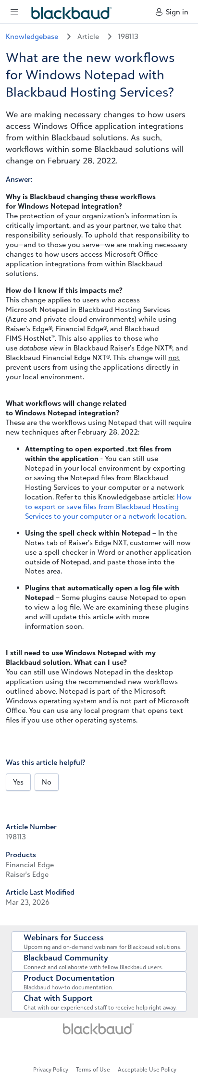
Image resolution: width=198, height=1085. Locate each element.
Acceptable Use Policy (147, 1069)
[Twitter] (11, 919)
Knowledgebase (33, 36)
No (46, 781)
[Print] (12, 919)
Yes (18, 781)
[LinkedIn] (95, 1049)
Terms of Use (93, 1069)
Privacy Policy (50, 1069)
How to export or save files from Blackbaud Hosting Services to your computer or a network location (108, 506)
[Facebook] (9, 919)
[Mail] (7, 919)
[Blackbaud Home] (99, 1031)
